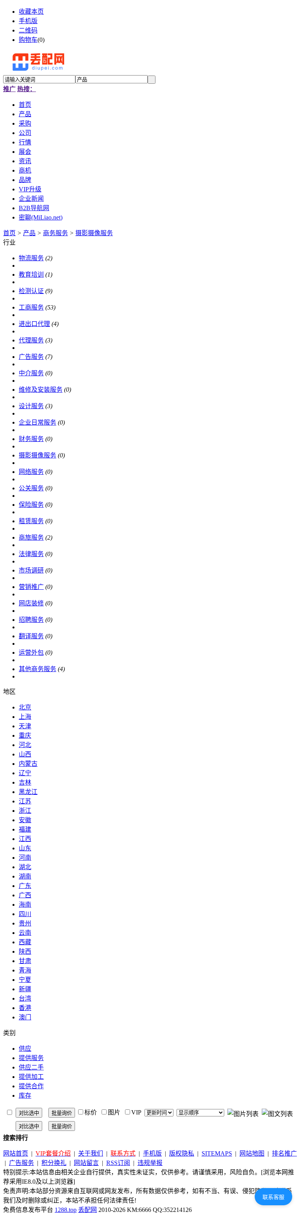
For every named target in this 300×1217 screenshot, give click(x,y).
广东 (25, 885)
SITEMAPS (217, 1153)
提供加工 (31, 1076)
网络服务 (31, 471)
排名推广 (284, 1153)
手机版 (28, 21)
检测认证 (31, 291)
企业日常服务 (37, 422)
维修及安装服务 (40, 389)
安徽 (25, 820)
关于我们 (90, 1153)
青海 (25, 970)
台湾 (25, 998)
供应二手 (31, 1067)
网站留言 (86, 1162)
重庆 (25, 735)
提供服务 (31, 1058)
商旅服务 (31, 537)
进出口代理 (34, 323)
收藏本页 (31, 11)
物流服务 (31, 258)
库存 (25, 1095)
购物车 (28, 39)
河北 (25, 745)
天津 (25, 726)
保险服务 (31, 504)
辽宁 (25, 773)
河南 (25, 857)
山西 (25, 754)
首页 (9, 233)
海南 (25, 904)
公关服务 (31, 488)
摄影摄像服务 (94, 233)
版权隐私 (181, 1153)
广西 (25, 895)
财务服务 (31, 439)
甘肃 (25, 961)
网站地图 (251, 1153)
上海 (25, 716)
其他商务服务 (37, 669)
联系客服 (273, 1197)
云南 (25, 932)
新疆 (25, 989)
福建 (25, 829)
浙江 (25, 810)
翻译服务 (31, 636)
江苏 (25, 801)
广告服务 (31, 356)
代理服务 (31, 340)
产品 (29, 233)
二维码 (28, 30)
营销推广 (31, 586)
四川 (25, 914)
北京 (25, 707)
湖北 (25, 867)
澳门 (25, 1017)
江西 (25, 838)
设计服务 (31, 406)
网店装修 (31, 603)
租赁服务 (31, 521)
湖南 (25, 876)
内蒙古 (28, 763)
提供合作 (31, 1086)
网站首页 (15, 1153)
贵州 (25, 923)
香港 (25, 1008)
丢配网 (87, 1209)
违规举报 (150, 1162)
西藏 (25, 942)
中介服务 (31, 373)
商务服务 (55, 233)
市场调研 (31, 570)
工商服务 (31, 307)
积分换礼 (53, 1162)
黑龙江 (28, 792)
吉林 (25, 782)
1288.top (66, 1209)
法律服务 (31, 554)
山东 (25, 848)
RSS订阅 (118, 1162)
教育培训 (31, 274)
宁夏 (25, 979)
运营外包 (31, 652)
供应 (25, 1048)
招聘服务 (31, 619)
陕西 (25, 951)
